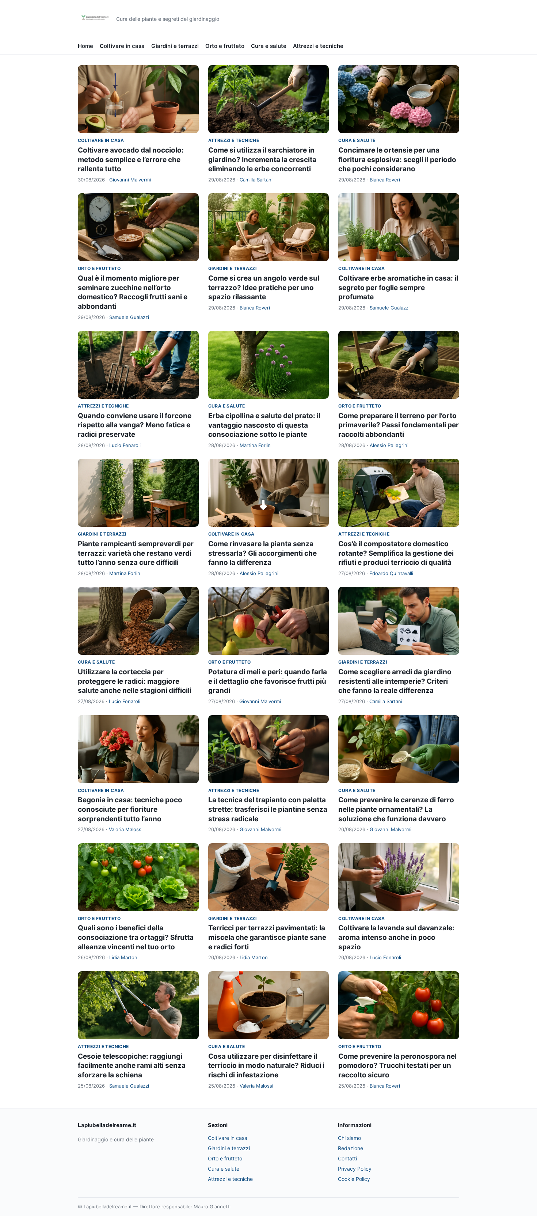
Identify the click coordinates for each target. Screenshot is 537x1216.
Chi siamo (349, 1138)
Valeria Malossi (125, 829)
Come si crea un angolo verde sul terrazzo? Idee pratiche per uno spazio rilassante (263, 287)
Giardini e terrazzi (175, 45)
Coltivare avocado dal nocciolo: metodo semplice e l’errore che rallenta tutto (131, 159)
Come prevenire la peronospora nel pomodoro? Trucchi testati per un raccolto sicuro (397, 1065)
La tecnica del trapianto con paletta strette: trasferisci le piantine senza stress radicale (267, 809)
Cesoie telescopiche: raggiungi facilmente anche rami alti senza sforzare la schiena (132, 1065)
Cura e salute (268, 45)
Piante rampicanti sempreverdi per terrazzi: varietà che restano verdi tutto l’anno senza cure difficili (136, 553)
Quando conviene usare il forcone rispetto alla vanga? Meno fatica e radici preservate (134, 425)
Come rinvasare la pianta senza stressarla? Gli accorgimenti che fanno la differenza (262, 553)
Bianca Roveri (385, 180)
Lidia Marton (123, 957)
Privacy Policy (355, 1169)
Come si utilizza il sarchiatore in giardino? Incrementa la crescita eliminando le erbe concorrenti (262, 159)
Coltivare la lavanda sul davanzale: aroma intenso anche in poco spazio (396, 937)
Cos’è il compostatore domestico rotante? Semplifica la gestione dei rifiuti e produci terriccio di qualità (396, 553)
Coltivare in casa (122, 45)
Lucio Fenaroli (125, 445)
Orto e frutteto (224, 45)
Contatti (347, 1158)
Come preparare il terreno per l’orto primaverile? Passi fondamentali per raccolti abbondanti (398, 425)
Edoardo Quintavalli (391, 573)
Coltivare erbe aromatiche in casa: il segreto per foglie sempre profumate (398, 287)
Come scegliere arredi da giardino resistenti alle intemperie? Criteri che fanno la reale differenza (395, 681)
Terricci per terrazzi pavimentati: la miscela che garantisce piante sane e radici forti (267, 937)
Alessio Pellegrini (389, 445)
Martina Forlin (255, 445)
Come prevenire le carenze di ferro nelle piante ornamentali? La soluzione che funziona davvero (396, 809)
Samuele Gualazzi (129, 317)
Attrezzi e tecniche (318, 45)
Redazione (350, 1148)
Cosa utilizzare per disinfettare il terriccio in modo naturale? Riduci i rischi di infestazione (266, 1065)
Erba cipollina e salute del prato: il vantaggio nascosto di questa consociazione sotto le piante (264, 425)
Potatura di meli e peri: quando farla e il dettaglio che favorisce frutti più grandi (267, 681)
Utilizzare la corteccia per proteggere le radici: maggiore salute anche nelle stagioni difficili (134, 681)
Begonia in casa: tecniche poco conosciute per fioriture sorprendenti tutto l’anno (130, 809)
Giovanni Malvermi (130, 180)
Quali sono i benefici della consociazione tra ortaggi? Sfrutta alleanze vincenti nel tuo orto (136, 937)
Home (85, 45)
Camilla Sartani (256, 180)
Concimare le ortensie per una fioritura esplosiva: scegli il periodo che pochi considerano (397, 159)
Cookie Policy (354, 1179)
